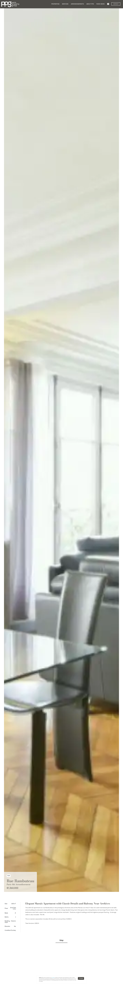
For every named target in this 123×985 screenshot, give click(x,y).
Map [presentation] (62, 940)
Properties (55, 4)
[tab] (62, 940)
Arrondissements (77, 4)
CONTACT (115, 4)
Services (65, 4)
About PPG (90, 4)
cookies (53, 977)
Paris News (100, 4)
